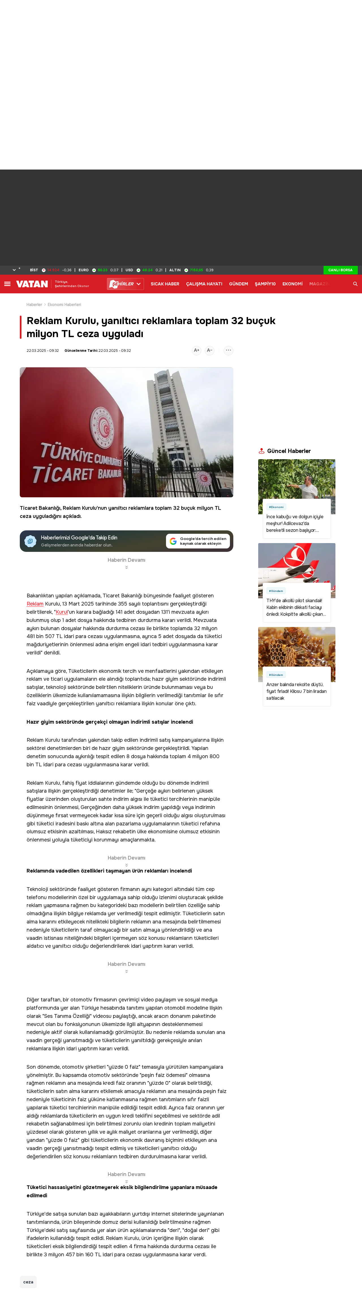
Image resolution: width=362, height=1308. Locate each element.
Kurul (62, 612)
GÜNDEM (238, 284)
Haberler (34, 304)
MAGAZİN (319, 284)
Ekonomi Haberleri (64, 304)
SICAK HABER (165, 284)
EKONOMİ (293, 284)
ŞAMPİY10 (265, 284)
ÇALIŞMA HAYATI (204, 284)
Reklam (72, 508)
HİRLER (122, 284)
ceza (25, 516)
